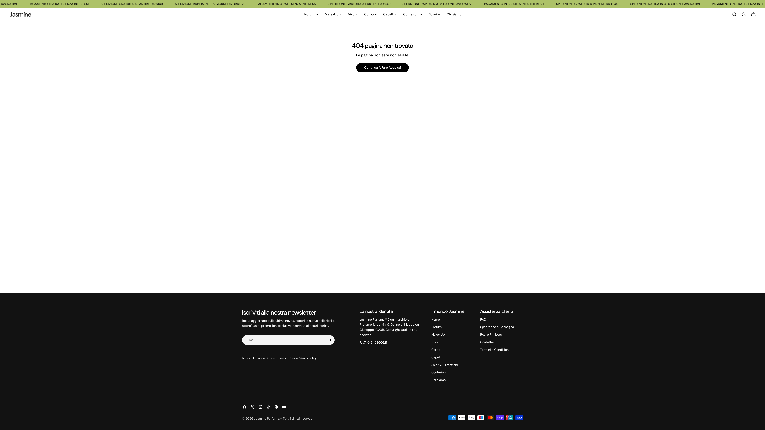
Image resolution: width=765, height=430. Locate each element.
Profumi (436, 327)
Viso (434, 342)
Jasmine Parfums (266, 418)
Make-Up (438, 334)
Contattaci (488, 342)
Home (435, 319)
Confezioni (438, 372)
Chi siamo (438, 380)
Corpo (435, 350)
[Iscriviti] (330, 340)
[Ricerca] (734, 14)
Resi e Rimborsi (491, 334)
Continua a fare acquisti (382, 67)
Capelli (436, 357)
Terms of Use (286, 358)
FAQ (483, 319)
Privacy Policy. (307, 358)
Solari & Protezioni (444, 365)
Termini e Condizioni (494, 350)
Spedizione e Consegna (497, 327)
